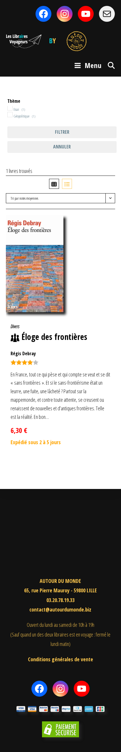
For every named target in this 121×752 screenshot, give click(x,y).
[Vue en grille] (54, 184)
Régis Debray (23, 353)
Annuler (62, 146)
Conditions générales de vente (60, 659)
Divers (15, 326)
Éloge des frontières (54, 336)
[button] (101, 222)
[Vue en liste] (67, 184)
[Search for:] (109, 65)
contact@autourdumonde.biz (60, 609)
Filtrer (62, 132)
